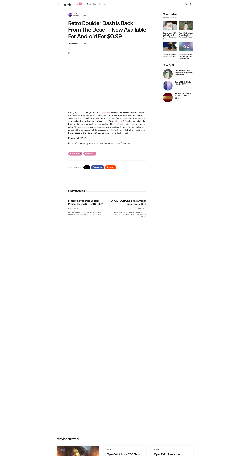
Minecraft (119, 121)
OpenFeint (105, 112)
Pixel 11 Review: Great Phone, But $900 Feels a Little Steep (186, 35)
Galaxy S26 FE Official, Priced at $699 (183, 83)
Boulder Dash (76, 154)
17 (73, 44)
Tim (76, 14)
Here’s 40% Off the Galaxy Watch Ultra (169, 55)
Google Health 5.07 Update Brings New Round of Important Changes (169, 36)
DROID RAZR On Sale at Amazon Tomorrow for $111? (128, 202)
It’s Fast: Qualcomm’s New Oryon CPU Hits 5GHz (183, 96)
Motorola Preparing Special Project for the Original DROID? (85, 202)
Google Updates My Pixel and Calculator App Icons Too (186, 56)
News (62, 450)
